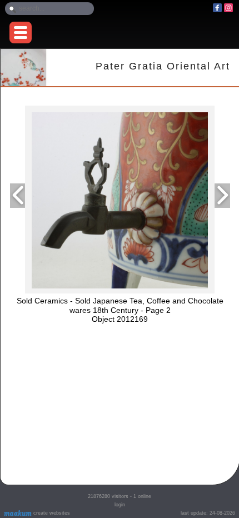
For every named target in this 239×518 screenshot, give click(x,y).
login (119, 504)
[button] (20, 32)
